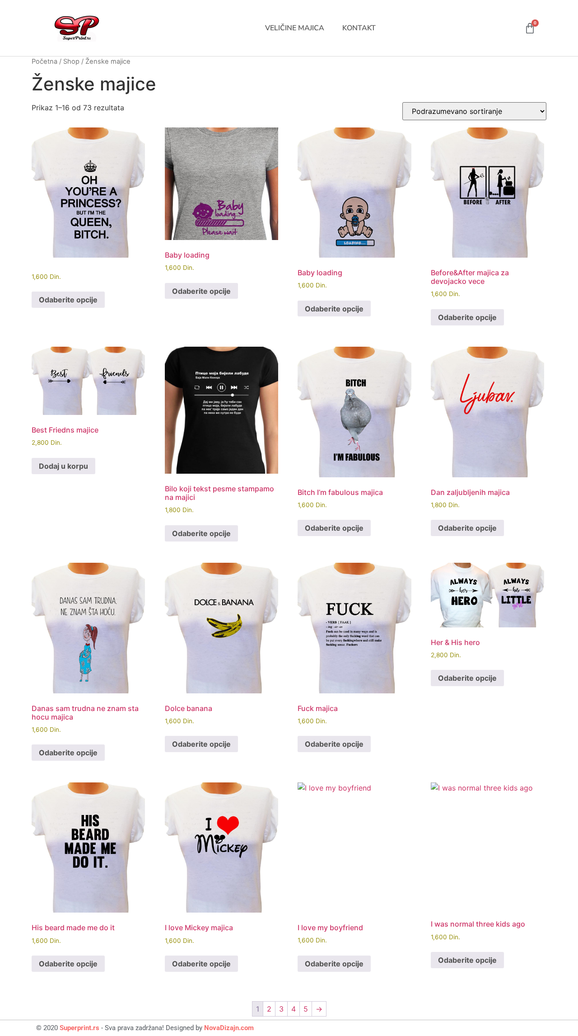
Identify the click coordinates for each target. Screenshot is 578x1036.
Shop (71, 61)
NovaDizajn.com (229, 1028)
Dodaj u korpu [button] (63, 466)
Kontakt (359, 28)
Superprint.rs (79, 1028)
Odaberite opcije (68, 299)
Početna (44, 61)
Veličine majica (294, 28)
